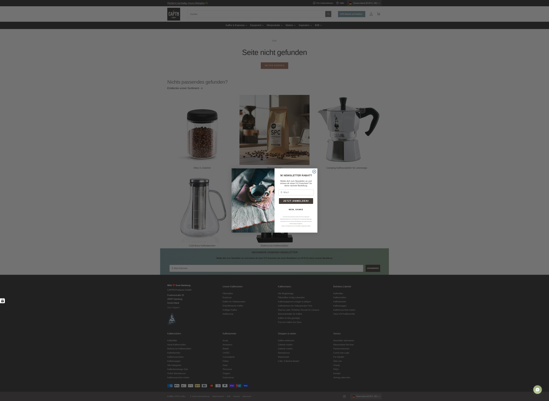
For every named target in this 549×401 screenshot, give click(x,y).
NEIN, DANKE (296, 210)
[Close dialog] (314, 171)
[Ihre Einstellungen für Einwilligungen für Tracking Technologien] (2, 300)
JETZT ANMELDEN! (296, 201)
